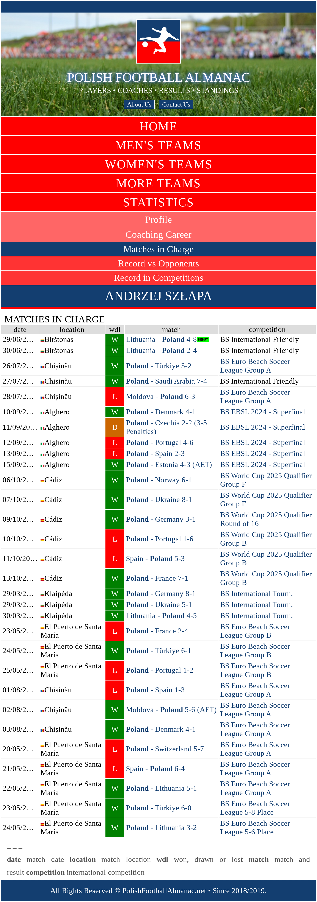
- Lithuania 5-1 (161, 788)
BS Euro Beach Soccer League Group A (255, 365)
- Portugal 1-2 (159, 670)
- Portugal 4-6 (159, 442)
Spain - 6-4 (155, 768)
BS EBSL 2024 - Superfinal (262, 412)
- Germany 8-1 (161, 593)
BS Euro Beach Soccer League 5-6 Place (255, 827)
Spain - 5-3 (155, 558)
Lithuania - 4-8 (161, 339)
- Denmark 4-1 (161, 412)
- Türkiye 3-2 (158, 366)
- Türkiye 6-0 (158, 808)
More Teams (158, 183)
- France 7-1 (157, 578)
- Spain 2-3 (155, 453)
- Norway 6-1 (159, 480)
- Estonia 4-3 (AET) (169, 464)
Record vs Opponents (158, 263)
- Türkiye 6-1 (158, 650)
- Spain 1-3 (155, 690)
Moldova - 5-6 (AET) (171, 709)
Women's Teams (158, 164)
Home (158, 126)
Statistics (158, 202)
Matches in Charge (158, 249)
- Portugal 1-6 (159, 539)
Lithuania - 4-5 (161, 615)
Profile (158, 219)
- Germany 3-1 (161, 519)
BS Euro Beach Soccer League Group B (255, 630)
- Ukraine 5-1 (159, 604)
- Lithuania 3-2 (161, 827)
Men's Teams (158, 145)
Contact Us (176, 104)
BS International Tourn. (256, 593)
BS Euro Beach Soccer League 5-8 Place (255, 807)
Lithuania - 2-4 (161, 350)
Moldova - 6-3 (160, 396)
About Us (139, 104)
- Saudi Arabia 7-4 (166, 381)
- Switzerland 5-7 (165, 749)
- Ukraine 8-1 (159, 499)
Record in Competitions (158, 278)
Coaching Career (158, 234)
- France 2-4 (157, 631)
